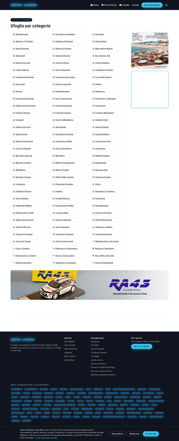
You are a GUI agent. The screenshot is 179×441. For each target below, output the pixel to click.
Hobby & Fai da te (23, 127)
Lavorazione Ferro (103, 141)
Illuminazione (21, 134)
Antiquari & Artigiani (64, 41)
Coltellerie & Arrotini (104, 70)
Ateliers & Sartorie (63, 48)
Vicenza (15, 421)
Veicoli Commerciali (64, 241)
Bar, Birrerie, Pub (102, 56)
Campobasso (112, 393)
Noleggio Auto (101, 170)
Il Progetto (95, 356)
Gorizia (157, 397)
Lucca (117, 401)
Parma (145, 405)
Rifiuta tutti (134, 434)
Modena (47, 405)
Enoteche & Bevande (25, 99)
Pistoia (75, 409)
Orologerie (20, 184)
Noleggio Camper (23, 177)
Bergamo (16, 393)
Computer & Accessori (65, 77)
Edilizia (98, 84)
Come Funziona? (97, 349)
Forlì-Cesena (121, 397)
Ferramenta (100, 106)
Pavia (154, 405)
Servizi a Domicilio (103, 213)
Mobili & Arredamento (64, 163)
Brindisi (70, 393)
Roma (47, 413)
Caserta (125, 393)
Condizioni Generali (99, 353)
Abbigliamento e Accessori (107, 241)
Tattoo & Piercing (23, 227)
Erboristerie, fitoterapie (105, 99)
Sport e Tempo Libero (64, 256)
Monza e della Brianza (65, 405)
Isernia (38, 401)
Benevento (154, 389)
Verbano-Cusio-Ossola (114, 417)
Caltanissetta (95, 393)
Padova (124, 405)
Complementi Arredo (25, 77)
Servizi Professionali (104, 263)
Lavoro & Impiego (23, 148)
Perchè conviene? (98, 364)
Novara (91, 405)
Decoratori (20, 84)
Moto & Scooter (62, 170)
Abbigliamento (22, 34)
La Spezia (60, 401)
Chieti (159, 393)
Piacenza (56, 409)
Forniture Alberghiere (104, 113)
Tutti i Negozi (69, 341)
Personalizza (117, 434)
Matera (15, 405)
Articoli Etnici (101, 41)
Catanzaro (148, 393)
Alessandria (30, 389)
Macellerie (60, 156)
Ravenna (131, 409)
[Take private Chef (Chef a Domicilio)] (149, 50)
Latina (71, 401)
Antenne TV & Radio (24, 41)
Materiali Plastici (102, 156)
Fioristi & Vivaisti (23, 113)
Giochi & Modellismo (64, 120)
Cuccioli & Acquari (103, 77)
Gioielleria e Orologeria (65, 263)
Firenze (97, 397)
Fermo (77, 397)
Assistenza (95, 341)
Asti (89, 389)
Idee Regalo (60, 127)
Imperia (28, 401)
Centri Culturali (22, 70)
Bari (108, 389)
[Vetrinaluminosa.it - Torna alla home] (24, 5)
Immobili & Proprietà (64, 134)
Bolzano (48, 393)
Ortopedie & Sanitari (64, 184)
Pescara (44, 409)
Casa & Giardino (102, 63)
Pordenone (87, 409)
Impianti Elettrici (102, 134)
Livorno (99, 401)
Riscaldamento (101, 206)
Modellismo (21, 170)
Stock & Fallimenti (63, 220)
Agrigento (16, 389)
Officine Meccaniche (64, 177)
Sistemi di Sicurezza (24, 220)
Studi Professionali (103, 220)
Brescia (59, 393)
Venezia (96, 417)
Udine (76, 417)
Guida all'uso (69, 360)
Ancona (43, 389)
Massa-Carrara (156, 401)
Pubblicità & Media (24, 206)
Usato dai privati (70, 349)
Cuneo (59, 397)
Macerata (128, 401)
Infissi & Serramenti (24, 141)
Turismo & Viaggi (23, 241)
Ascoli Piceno (77, 389)
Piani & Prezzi (110, 5)
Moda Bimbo (100, 163)
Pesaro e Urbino (30, 409)
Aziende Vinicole (62, 56)
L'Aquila (48, 401)
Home (96, 5)
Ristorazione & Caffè (25, 213)
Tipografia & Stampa (64, 234)
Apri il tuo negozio (152, 5)
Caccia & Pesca (62, 63)
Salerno (67, 413)
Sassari (78, 413)
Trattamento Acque (103, 234)
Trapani (34, 417)
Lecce (80, 401)
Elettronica (100, 91)
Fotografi (20, 120)
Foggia (108, 397)
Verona (143, 417)
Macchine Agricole (24, 156)
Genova (146, 397)
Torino (24, 417)
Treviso (55, 417)
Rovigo (56, 413)
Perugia (15, 409)
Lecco (89, 401)
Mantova (141, 401)
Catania (136, 393)
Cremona (37, 397)
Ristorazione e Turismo (26, 256)
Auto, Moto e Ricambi (104, 256)
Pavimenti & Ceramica (105, 191)
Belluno (142, 389)
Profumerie (100, 198)
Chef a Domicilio (62, 70)
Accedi (135, 5)
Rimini (38, 413)
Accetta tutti (151, 434)
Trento (45, 417)
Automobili (20, 56)
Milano (37, 405)
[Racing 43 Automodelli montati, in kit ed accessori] (89, 285)
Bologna (37, 393)
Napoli (82, 405)
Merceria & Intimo (23, 163)
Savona (88, 413)
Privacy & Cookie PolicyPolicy (103, 367)
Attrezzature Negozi (104, 48)
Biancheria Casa (23, 63)
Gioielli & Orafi (101, 120)
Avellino (98, 389)
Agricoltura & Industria (65, 34)
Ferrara (87, 397)
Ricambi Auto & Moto (64, 206)
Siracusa (108, 413)
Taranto (148, 413)
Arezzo (63, 389)
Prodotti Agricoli (62, 198)
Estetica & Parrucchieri (26, 106)
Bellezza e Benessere (104, 248)
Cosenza (25, 397)
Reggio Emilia (18, 413)
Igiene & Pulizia (102, 127)
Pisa (66, 409)
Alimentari (99, 34)
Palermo (135, 405)
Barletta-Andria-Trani (124, 389)
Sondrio (120, 413)
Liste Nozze (100, 148)
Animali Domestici (24, 263)
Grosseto (16, 401)
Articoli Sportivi (22, 48)
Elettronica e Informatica (66, 248)
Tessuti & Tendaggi (24, 234)
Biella (26, 393)
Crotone (48, 397)
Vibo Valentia (156, 417)
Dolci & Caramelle (63, 84)
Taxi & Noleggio (62, 227)
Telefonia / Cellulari (103, 227)
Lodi (109, 401)
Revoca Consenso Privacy (101, 371)
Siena (98, 413)
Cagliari (81, 393)
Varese (86, 417)
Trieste (66, 417)
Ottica (98, 184)
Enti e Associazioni (63, 99)
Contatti (125, 5)
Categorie (68, 353)
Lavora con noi (97, 360)
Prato (110, 409)
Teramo (159, 413)
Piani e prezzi (69, 356)
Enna (68, 397)
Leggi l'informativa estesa (46, 438)
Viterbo (26, 421)
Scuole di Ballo (61, 213)
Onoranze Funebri (103, 177)
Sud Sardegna (133, 413)
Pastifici (58, 191)
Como (14, 397)
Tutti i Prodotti (69, 345)
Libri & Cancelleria (63, 148)
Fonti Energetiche (63, 113)
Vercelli (132, 417)
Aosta (53, 389)
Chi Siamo (95, 345)
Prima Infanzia (22, 198)
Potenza (100, 409)
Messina (26, 405)
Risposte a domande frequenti (103, 375)
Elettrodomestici (62, 91)
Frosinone (135, 397)
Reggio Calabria (146, 409)
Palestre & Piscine (23, 191)
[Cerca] (166, 5)
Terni (14, 417)
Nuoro (102, 405)
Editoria (19, 91)
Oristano (113, 405)
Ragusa (120, 409)
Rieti (30, 413)
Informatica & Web (63, 141)
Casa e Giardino (23, 248)
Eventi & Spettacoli (63, 106)
